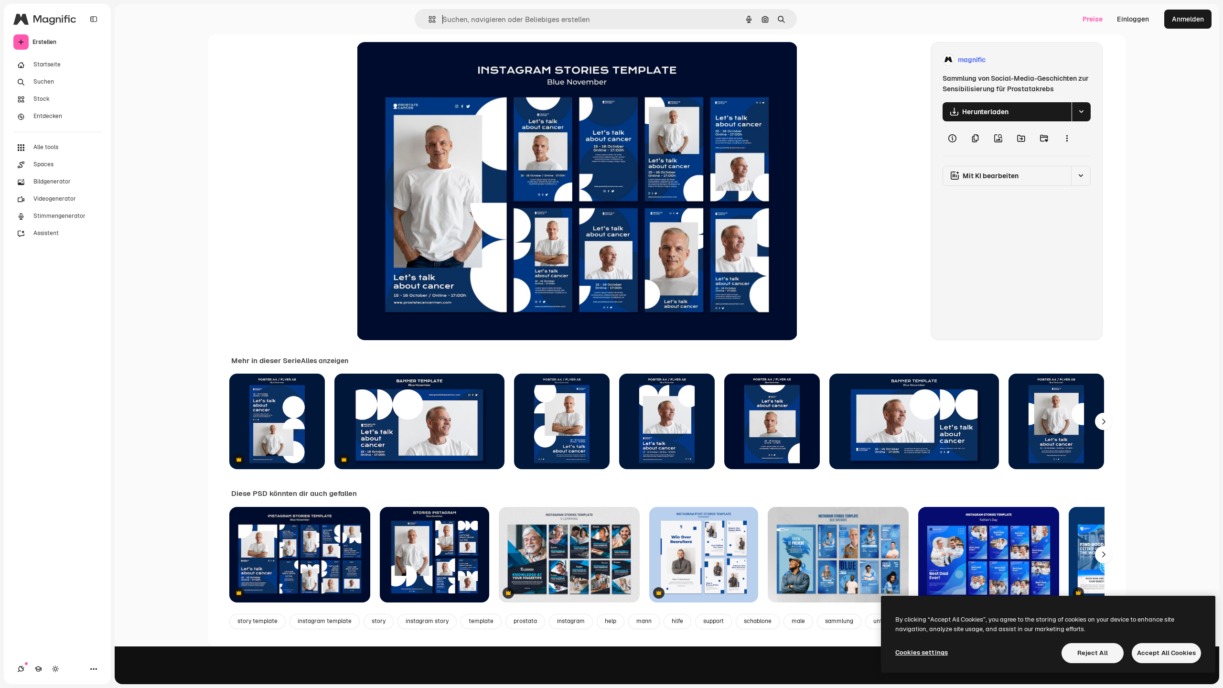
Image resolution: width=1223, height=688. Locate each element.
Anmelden (1188, 19)
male (798, 621)
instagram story (427, 621)
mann (644, 621)
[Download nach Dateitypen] (1081, 111)
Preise (1093, 19)
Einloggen (1133, 19)
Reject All (1092, 653)
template (481, 621)
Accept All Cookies (1166, 653)
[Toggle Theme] (55, 669)
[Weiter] (1103, 421)
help (610, 621)
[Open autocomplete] (428, 19)
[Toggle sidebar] (93, 19)
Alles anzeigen (324, 360)
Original (418, 59)
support (713, 621)
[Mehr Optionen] (1066, 138)
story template (257, 621)
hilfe (677, 621)
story (379, 621)
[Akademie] (38, 669)
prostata (525, 621)
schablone (758, 621)
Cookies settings (921, 652)
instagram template (325, 621)
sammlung (839, 621)
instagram (571, 621)
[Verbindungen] (21, 669)
